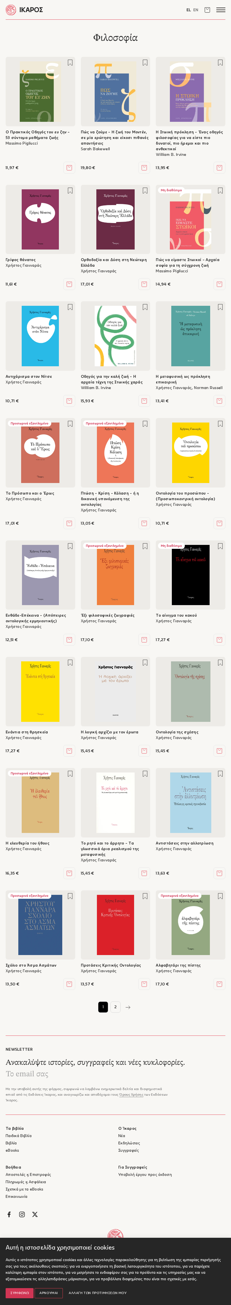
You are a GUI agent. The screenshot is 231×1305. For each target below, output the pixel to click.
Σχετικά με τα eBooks (24, 1189)
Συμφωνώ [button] (19, 1293)
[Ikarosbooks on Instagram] (22, 1214)
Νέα (121, 1136)
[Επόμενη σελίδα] (128, 1007)
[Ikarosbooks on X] (35, 1214)
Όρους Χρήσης (131, 1095)
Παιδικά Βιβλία (19, 1136)
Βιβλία (11, 1143)
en (195, 10)
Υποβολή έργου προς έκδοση (145, 1175)
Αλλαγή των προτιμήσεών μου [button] (98, 1293)
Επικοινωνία (16, 1197)
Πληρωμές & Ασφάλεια (26, 1182)
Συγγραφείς (128, 1151)
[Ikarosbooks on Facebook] (9, 1214)
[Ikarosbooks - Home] (60, 9)
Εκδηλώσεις (129, 1143)
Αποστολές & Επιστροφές (28, 1175)
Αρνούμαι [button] (48, 1293)
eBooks (12, 1151)
